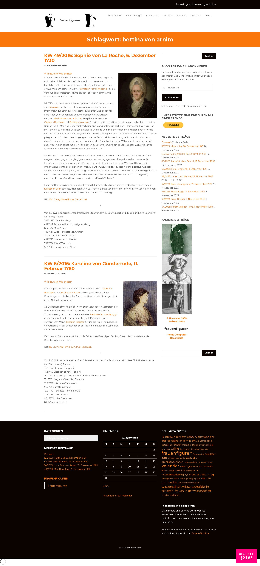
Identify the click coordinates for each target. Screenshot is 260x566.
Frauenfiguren (56, 478)
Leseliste (195, 15)
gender (171, 458)
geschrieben (191, 458)
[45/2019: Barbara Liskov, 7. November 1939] (177, 328)
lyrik (189, 466)
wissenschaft (172, 487)
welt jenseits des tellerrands (189, 483)
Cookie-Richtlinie (200, 533)
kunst (183, 466)
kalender (170, 465)
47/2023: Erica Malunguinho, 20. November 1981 (187, 184)
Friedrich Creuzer (75, 322)
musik (195, 470)
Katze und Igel (134, 15)
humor (209, 462)
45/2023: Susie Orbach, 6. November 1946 (183, 199)
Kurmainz (54, 107)
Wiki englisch (65, 73)
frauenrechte (198, 454)
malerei (195, 467)
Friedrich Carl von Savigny (103, 314)
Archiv (208, 15)
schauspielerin (167, 479)
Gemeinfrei (81, 199)
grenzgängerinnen (172, 461)
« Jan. (106, 486)
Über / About (115, 15)
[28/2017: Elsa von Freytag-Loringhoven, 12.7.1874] (177, 298)
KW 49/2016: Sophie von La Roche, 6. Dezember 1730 (100, 58)
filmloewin (195, 449)
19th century (189, 436)
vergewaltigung (190, 479)
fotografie (204, 449)
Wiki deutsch (51, 73)
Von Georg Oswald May (61, 199)
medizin (179, 470)
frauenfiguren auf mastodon (118, 495)
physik (186, 474)
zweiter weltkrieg (170, 495)
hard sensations (190, 462)
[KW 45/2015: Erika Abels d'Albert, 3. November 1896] (177, 238)
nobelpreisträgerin (172, 474)
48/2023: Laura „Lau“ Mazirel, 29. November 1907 (187, 176)
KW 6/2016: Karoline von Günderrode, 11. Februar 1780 (91, 266)
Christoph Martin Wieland (93, 89)
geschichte (180, 458)
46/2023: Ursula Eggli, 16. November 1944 (183, 191)
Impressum (152, 15)
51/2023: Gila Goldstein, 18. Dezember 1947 (184, 153)
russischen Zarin (52, 188)
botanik (165, 445)
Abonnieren (172, 97)
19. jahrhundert (171, 436)
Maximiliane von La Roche (67, 118)
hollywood (202, 462)
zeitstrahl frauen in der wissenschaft (186, 491)
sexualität (178, 478)
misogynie (188, 471)
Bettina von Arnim (79, 122)
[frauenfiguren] (70, 20)
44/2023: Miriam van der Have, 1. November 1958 (187, 206)
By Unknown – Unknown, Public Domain (70, 347)
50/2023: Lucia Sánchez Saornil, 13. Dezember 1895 (188, 161)
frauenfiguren (177, 453)
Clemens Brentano (54, 122)
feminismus (167, 449)
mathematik (206, 466)
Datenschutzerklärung (174, 15)
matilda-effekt (168, 471)
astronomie (206, 441)
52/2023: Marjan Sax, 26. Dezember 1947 (182, 146)
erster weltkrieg (206, 445)
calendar (175, 444)
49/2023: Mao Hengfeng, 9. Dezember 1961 (184, 169)
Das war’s (167, 142)
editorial (194, 445)
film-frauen (185, 449)
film (176, 449)
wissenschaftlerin (195, 487)
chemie (185, 444)
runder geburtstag (202, 474)
